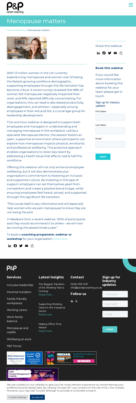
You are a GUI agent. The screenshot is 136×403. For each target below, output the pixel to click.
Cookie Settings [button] (17, 397)
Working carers (17, 310)
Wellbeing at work (19, 339)
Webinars (21, 30)
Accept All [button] (37, 397)
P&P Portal (14, 346)
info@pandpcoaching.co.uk (86, 287)
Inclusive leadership (20, 285)
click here (60, 238)
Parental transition (19, 292)
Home (10, 30)
